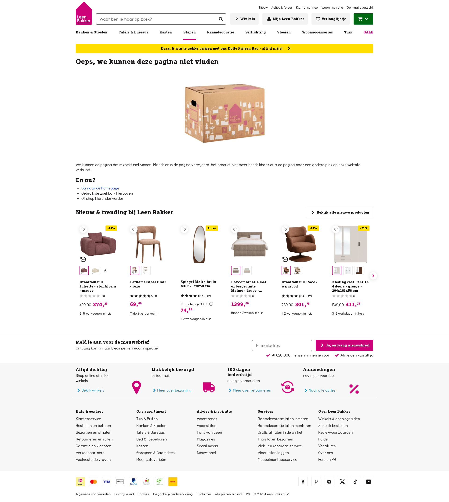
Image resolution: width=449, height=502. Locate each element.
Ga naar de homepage (100, 188)
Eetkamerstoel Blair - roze (148, 284)
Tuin (348, 32)
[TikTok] (355, 481)
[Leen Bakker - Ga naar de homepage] (84, 13)
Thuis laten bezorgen (275, 439)
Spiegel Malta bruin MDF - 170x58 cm (198, 284)
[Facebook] (303, 481)
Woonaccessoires (317, 32)
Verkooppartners (90, 453)
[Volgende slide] (373, 276)
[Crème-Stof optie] (247, 270)
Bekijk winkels (92, 390)
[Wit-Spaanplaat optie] (348, 270)
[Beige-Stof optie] (95, 270)
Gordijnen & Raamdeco (155, 453)
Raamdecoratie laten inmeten (283, 419)
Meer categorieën (151, 459)
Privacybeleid (124, 494)
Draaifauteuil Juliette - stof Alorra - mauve (98, 286)
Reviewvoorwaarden (335, 432)
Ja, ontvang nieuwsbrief (347, 345)
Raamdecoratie (220, 32)
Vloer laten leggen (273, 453)
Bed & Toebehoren (151, 439)
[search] (161, 19)
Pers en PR (327, 459)
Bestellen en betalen (93, 425)
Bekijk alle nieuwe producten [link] (343, 212)
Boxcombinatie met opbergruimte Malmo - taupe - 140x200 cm (248, 288)
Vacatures (327, 446)
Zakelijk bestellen (333, 425)
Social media (207, 446)
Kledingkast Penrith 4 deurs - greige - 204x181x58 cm (350, 286)
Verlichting (255, 32)
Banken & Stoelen (91, 32)
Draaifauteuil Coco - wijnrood (300, 284)
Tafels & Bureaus (133, 32)
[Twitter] (342, 481)
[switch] (211, 304)
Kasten (165, 32)
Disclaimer (203, 494)
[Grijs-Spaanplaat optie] (336, 270)
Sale (368, 32)
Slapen (189, 32)
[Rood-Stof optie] (286, 270)
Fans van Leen (209, 432)
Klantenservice (88, 419)
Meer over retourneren (252, 390)
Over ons (325, 453)
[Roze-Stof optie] (134, 270)
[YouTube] (368, 481)
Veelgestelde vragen (93, 459)
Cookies (143, 494)
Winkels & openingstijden (339, 419)
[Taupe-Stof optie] (146, 270)
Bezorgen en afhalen (93, 432)
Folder (323, 439)
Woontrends (207, 419)
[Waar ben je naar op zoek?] (221, 19)
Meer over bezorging (174, 390)
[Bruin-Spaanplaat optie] (359, 270)
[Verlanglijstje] (83, 229)
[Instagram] (329, 481)
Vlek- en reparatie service (280, 446)
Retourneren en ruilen (94, 439)
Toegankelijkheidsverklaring (173, 494)
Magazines (206, 439)
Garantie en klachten (93, 446)
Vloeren (284, 32)
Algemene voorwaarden (93, 494)
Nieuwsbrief (206, 453)
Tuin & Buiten (147, 419)
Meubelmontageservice (277, 459)
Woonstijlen (206, 425)
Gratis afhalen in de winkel (280, 432)
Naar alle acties (322, 390)
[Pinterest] (316, 481)
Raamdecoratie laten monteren (284, 425)
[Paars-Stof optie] (84, 270)
